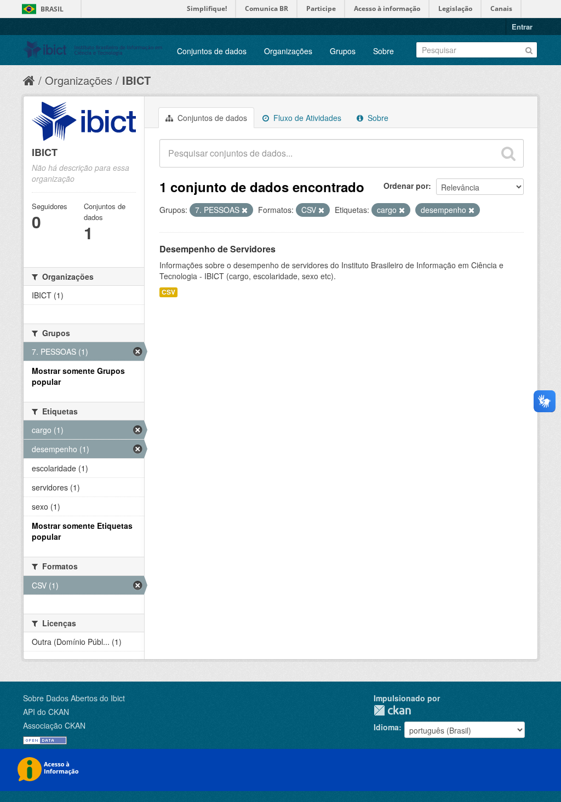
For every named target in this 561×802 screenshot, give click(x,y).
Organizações (288, 50)
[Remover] (245, 210)
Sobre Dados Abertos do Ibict (74, 698)
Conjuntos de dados (212, 50)
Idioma (386, 727)
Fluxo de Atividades (306, 117)
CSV (168, 292)
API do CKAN (46, 711)
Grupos (343, 50)
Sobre (383, 50)
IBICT (136, 80)
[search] (508, 153)
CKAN (392, 710)
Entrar (522, 26)
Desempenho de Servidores (217, 249)
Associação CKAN (54, 725)
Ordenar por (405, 185)
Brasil (52, 9)
